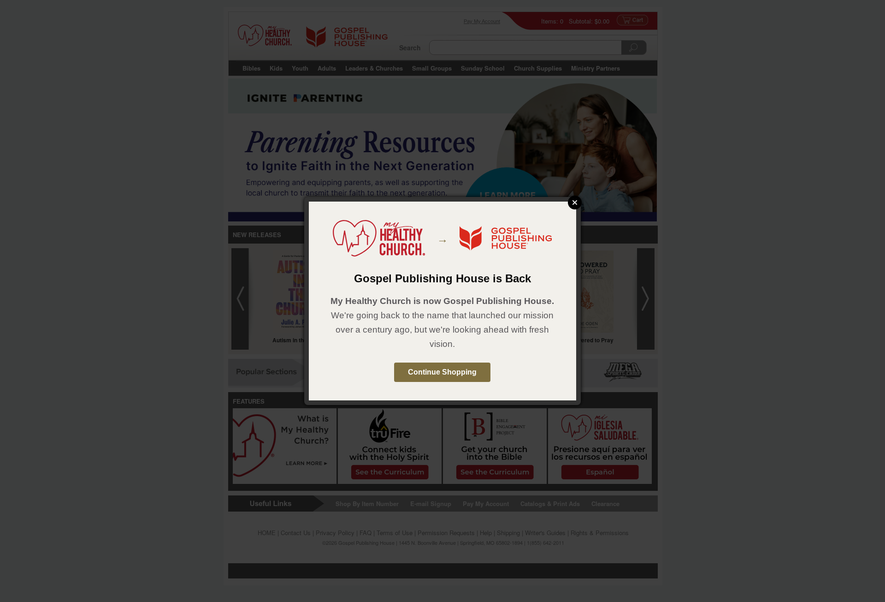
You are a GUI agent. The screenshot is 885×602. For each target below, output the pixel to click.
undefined (575, 202)
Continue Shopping (442, 372)
